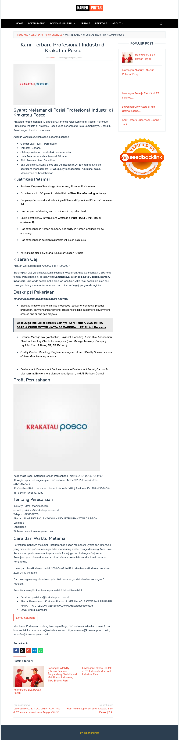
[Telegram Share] (34, 650)
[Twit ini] (22, 650)
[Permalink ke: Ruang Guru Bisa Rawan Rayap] (28, 676)
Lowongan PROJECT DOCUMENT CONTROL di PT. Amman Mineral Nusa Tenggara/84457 (36, 708)
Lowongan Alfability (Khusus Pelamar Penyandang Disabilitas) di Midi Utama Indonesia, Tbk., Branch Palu (62, 674)
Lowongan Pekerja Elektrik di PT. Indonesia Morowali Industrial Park (97, 671)
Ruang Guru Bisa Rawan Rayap (27, 691)
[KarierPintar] (89, 7)
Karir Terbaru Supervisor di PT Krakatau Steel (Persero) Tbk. (90, 708)
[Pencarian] (161, 23)
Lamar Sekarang (25, 617)
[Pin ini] (28, 650)
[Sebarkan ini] (16, 650)
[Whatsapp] (40, 650)
